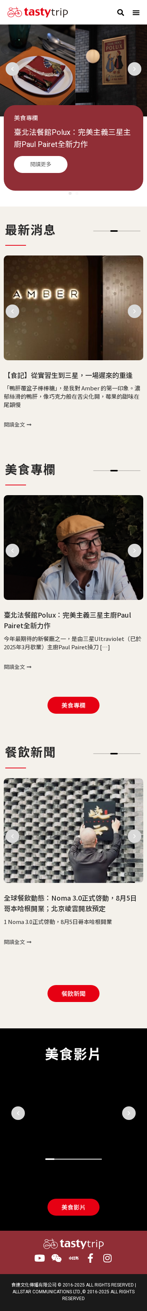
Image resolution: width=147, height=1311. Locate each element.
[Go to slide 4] (114, 231)
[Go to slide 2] (76, 193)
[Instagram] (107, 1258)
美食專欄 (26, 118)
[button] (120, 12)
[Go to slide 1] (50, 1159)
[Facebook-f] (90, 1258)
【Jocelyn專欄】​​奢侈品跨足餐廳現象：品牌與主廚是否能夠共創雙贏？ (72, 144)
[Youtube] (39, 1258)
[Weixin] (56, 1258)
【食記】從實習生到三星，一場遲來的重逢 (68, 375)
